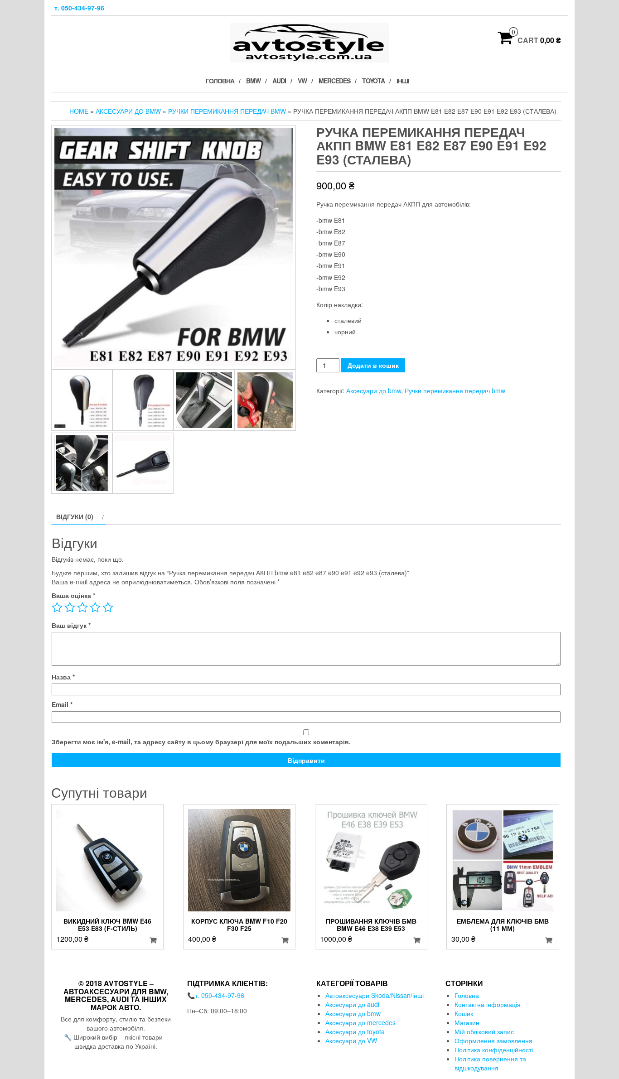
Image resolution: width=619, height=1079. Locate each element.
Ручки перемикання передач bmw (227, 111)
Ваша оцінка (73, 595)
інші (403, 80)
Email (62, 704)
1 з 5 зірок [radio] (57, 607)
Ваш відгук (71, 625)
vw (302, 80)
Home (78, 111)
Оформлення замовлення (493, 1040)
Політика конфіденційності (494, 1049)
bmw (253, 80)
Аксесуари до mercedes (360, 1022)
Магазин (467, 1022)
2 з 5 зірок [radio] (69, 607)
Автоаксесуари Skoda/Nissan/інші (374, 995)
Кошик (464, 1013)
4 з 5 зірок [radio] (95, 607)
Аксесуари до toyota (355, 1031)
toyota (373, 80)
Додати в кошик (373, 365)
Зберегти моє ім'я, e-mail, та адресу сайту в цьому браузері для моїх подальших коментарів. (201, 741)
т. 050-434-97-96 (79, 7)
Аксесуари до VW (351, 1040)
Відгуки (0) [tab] (74, 516)
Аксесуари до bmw (128, 111)
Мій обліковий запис (484, 1031)
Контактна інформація (488, 1004)
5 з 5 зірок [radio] (107, 607)
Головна (220, 80)
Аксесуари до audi (352, 1004)
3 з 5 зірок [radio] (82, 607)
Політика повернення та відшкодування (490, 1063)
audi (279, 80)
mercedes (334, 80)
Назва (63, 676)
